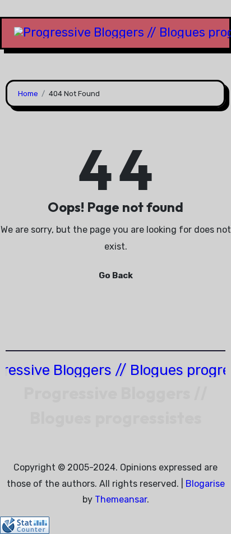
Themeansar (121, 499)
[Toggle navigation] (10, 33)
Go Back (116, 275)
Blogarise (205, 483)
